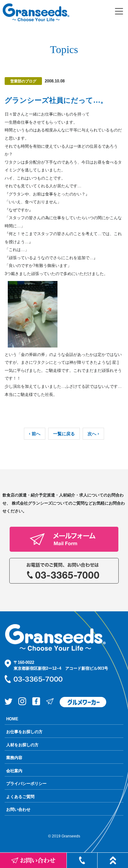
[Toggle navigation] (119, 11)
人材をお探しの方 (22, 744)
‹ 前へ (34, 433)
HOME (12, 719)
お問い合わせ (18, 809)
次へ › (93, 433)
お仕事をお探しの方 (24, 731)
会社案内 (14, 770)
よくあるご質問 (20, 796)
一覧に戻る (64, 433)
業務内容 (14, 757)
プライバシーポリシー (26, 783)
